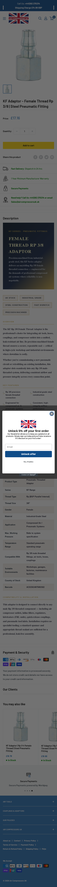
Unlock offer (28, 454)
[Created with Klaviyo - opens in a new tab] (28, 474)
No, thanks (28, 461)
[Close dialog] (52, 414)
